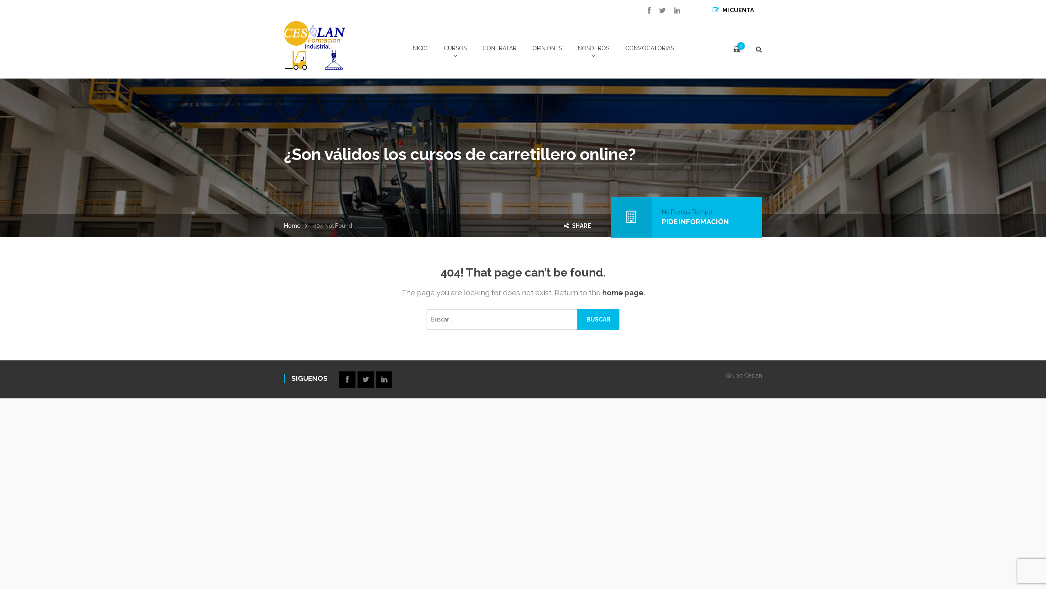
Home (292, 226)
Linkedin (673, 10)
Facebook (645, 10)
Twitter (658, 10)
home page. (623, 292)
